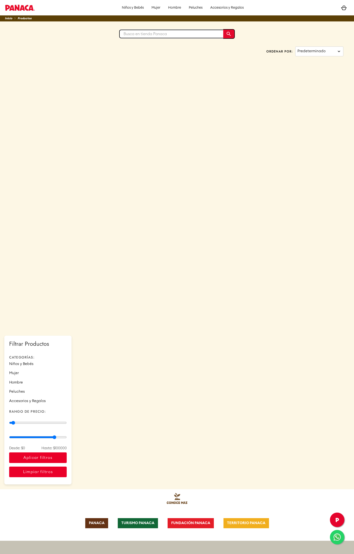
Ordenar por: (279, 51)
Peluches (196, 7)
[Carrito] (344, 7)
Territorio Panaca (246, 523)
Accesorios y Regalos (227, 7)
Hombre (174, 7)
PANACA (97, 523)
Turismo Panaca (137, 523)
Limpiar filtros (38, 472)
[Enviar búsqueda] (229, 34)
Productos (25, 18)
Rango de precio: (27, 411)
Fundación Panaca (190, 523)
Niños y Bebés (133, 7)
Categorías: (21, 357)
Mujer (155, 7)
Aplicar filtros (37, 458)
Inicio (8, 18)
